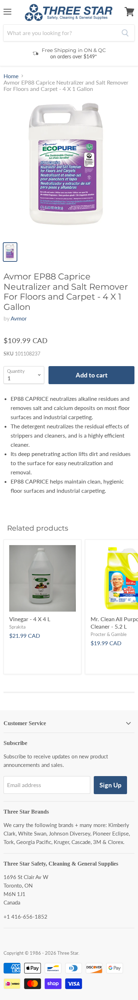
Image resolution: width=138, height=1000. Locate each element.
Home (11, 76)
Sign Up (110, 785)
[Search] (125, 33)
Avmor (19, 318)
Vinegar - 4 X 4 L (29, 618)
